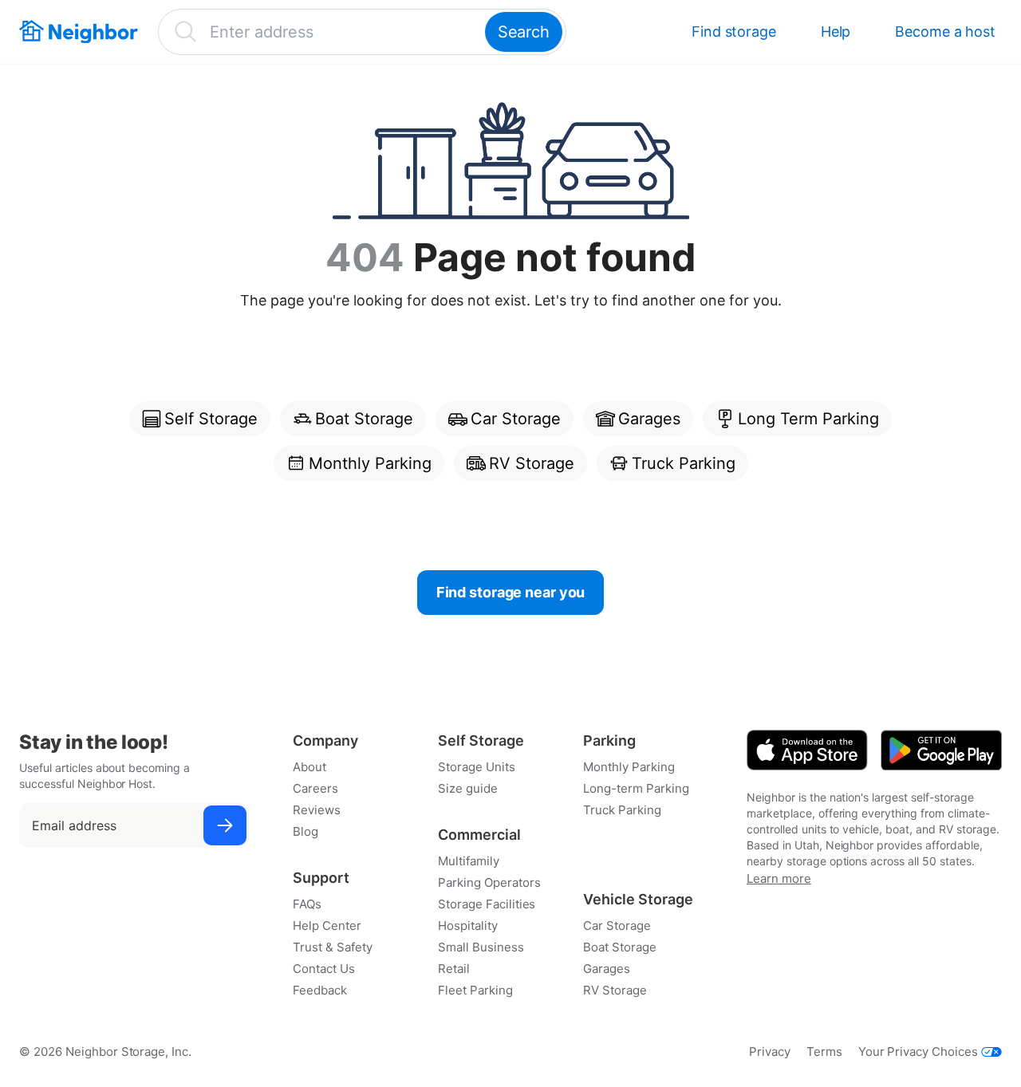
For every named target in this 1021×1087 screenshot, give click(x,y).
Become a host (945, 31)
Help (836, 31)
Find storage (734, 31)
